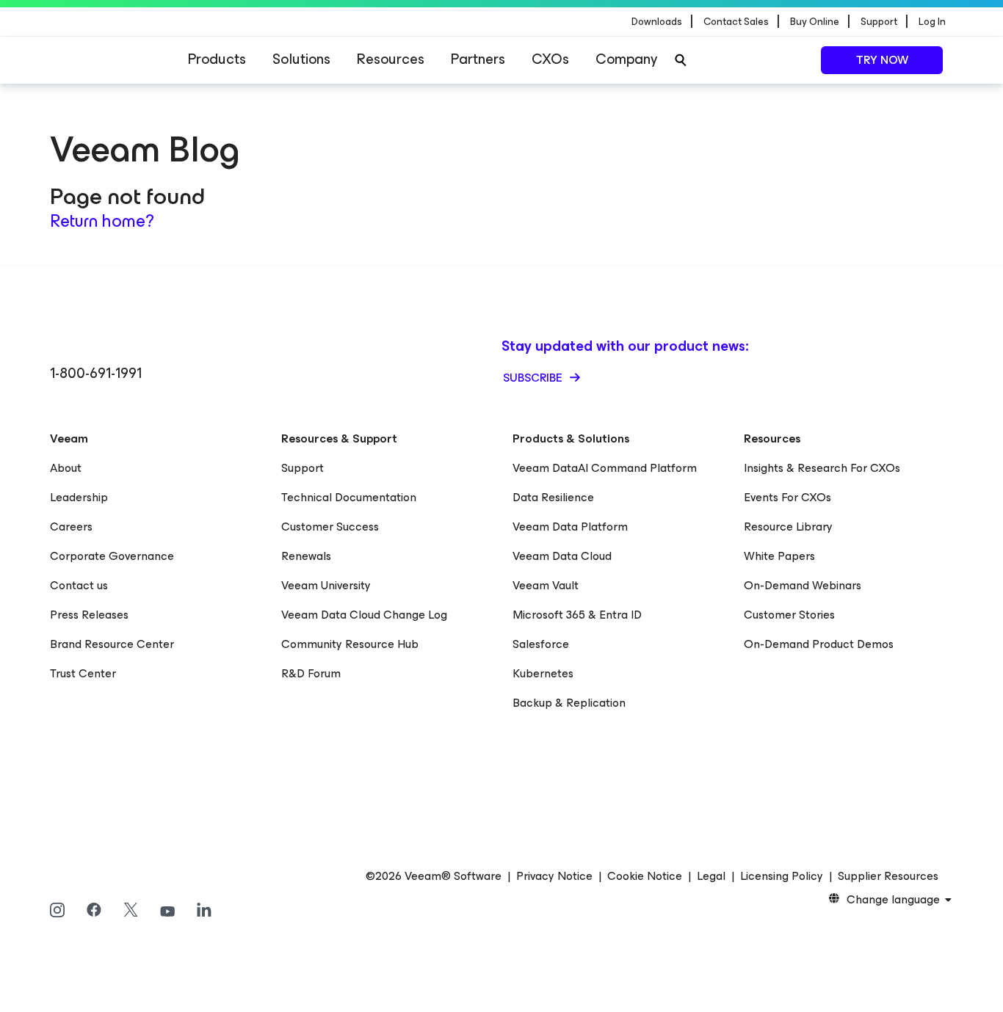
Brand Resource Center (112, 644)
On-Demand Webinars (802, 585)
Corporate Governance (112, 556)
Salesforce (541, 644)
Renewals (306, 556)
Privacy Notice (554, 876)
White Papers (779, 556)
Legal (711, 876)
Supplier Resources (888, 876)
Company (626, 59)
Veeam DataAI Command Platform (605, 468)
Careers (71, 526)
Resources (390, 59)
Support (302, 468)
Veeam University (326, 585)
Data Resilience (553, 497)
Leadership (79, 497)
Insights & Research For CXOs (822, 468)
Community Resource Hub (350, 644)
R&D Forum (311, 673)
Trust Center (83, 673)
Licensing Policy (781, 876)
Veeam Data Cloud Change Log (364, 615)
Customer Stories (789, 615)
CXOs (550, 59)
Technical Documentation (348, 497)
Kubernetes (543, 673)
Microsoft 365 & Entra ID (577, 615)
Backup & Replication (569, 703)
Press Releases (89, 615)
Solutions (301, 59)
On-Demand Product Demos (819, 644)
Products (217, 59)
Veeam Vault (546, 585)
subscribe (534, 377)
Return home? (102, 221)
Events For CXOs (787, 497)
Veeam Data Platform (570, 526)
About (66, 468)
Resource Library (788, 526)
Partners (478, 59)
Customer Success (330, 526)
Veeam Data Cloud (562, 556)
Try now (882, 60)
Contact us (79, 585)
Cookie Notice (644, 876)
